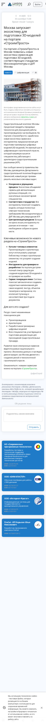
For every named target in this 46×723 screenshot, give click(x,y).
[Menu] (3, 4)
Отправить (34, 427)
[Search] (29, 4)
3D (36, 72)
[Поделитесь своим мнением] (23, 415)
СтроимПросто (29, 368)
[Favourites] (16, 16)
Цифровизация (23, 72)
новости (8, 72)
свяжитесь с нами (27, 117)
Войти (37, 4)
